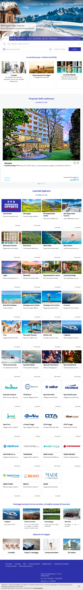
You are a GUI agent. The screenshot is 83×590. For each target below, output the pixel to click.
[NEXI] (8, 4)
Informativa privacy (26, 566)
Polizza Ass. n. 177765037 (48, 581)
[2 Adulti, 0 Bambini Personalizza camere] (58, 49)
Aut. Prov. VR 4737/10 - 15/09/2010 (51, 578)
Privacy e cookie (11, 566)
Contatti (18, 564)
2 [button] (40, 183)
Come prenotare (34, 564)
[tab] (13, 38)
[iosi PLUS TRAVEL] (8, 6)
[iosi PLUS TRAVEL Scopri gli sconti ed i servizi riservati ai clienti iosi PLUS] (69, 67)
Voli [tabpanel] (30, 38)
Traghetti (51, 4)
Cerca (75, 49)
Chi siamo (9, 564)
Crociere (60, 4)
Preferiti (76, 4)
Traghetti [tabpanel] (22, 38)
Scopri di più (41, 102)
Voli (56, 4)
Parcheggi (70, 4)
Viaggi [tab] (6, 38)
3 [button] (42, 183)
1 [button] (38, 183)
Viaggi (42, 4)
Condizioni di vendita (61, 564)
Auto (65, 4)
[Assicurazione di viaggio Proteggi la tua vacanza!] (41, 67)
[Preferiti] (80, 4)
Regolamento (47, 564)
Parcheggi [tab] (54, 38)
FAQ (24, 564)
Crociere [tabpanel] (38, 38)
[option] (41, 20)
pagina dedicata (38, 588)
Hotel (46, 4)
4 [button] (44, 183)
